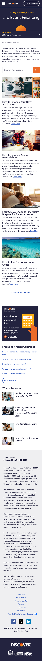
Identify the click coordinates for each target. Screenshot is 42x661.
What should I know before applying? (17, 359)
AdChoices (21, 611)
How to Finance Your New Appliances (17, 103)
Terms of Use (21, 598)
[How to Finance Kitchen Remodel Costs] (21, 141)
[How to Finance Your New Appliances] (21, 87)
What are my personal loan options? (16, 369)
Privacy (21, 604)
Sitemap (21, 594)
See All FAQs (10, 380)
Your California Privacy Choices (20, 614)
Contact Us (21, 607)
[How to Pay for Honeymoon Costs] (21, 248)
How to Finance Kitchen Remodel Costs (15, 156)
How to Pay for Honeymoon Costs (18, 263)
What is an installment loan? (13, 374)
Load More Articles (21, 292)
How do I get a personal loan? (14, 364)
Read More (15, 124)
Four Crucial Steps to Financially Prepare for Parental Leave (20, 213)
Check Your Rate (31, 3)
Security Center (21, 601)
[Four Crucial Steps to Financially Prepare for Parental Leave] (21, 195)
